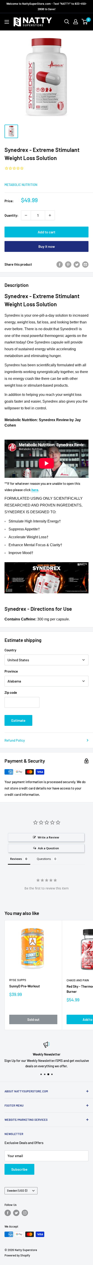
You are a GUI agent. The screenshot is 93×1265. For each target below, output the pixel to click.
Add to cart (46, 232)
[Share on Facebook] (59, 264)
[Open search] (66, 21)
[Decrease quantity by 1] (26, 215)
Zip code (11, 692)
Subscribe (19, 1169)
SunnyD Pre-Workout (24, 986)
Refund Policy (15, 740)
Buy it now (46, 246)
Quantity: (11, 215)
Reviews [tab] (16, 859)
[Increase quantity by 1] (50, 215)
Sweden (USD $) (17, 1190)
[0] (85, 21)
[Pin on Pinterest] (68, 264)
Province (11, 671)
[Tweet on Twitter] (77, 264)
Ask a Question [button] (48, 848)
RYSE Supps (17, 980)
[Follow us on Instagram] (25, 1213)
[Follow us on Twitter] (16, 1213)
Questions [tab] (44, 859)
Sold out (33, 1019)
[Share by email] (85, 264)
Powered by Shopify (17, 1255)
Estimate (18, 720)
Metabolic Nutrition (21, 185)
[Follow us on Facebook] (8, 1213)
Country (10, 650)
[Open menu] (7, 22)
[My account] (75, 21)
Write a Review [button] (48, 837)
